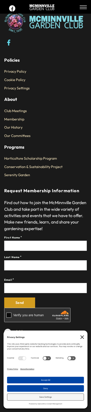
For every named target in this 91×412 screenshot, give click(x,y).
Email (8, 279)
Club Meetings (15, 111)
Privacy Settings (17, 88)
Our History (13, 127)
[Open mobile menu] (83, 7)
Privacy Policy (15, 71)
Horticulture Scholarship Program (30, 158)
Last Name (12, 257)
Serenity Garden (17, 175)
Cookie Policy (14, 80)
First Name (12, 237)
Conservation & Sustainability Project (33, 166)
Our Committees (17, 135)
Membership (14, 119)
